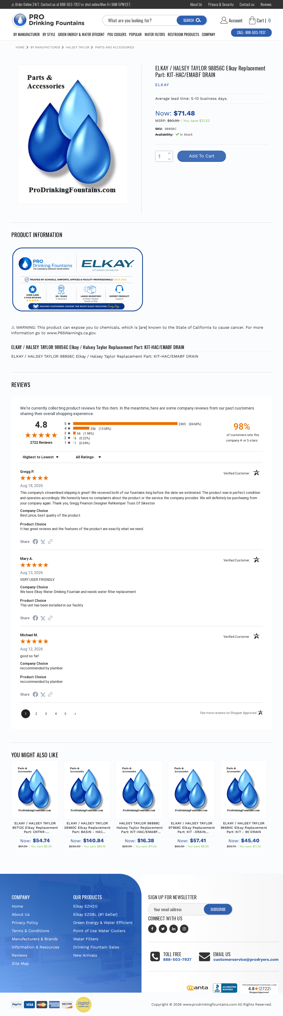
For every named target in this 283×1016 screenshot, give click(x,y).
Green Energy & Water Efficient (81, 34)
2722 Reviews (46, 442)
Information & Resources (35, 947)
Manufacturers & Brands (35, 939)
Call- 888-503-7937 (251, 32)
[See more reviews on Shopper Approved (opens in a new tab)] (50, 541)
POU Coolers (116, 34)
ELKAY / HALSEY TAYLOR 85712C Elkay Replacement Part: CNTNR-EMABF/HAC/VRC (35, 827)
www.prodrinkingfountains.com (210, 1004)
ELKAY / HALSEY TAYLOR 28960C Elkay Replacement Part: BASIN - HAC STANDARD (87, 827)
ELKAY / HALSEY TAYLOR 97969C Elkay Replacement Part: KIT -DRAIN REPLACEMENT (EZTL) (191, 827)
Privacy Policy (25, 922)
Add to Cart (35, 794)
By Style (49, 34)
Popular (135, 34)
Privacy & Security (220, 4)
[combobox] (154, 20)
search (188, 20)
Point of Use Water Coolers (99, 930)
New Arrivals (85, 955)
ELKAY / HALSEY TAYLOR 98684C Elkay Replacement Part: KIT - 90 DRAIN (244, 827)
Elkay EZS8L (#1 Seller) (95, 914)
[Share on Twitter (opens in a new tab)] (43, 541)
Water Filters (155, 34)
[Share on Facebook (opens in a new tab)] (35, 542)
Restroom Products (183, 34)
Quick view (35, 783)
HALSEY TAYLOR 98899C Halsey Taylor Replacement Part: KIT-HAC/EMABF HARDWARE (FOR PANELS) (140, 827)
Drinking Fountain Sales (96, 947)
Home (17, 906)
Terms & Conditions (30, 930)
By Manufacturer (26, 34)
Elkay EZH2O (85, 906)
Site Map (20, 963)
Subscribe (218, 909)
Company (208, 34)
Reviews (266, 4)
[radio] (141, 423)
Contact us (247, 4)
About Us (196, 4)
